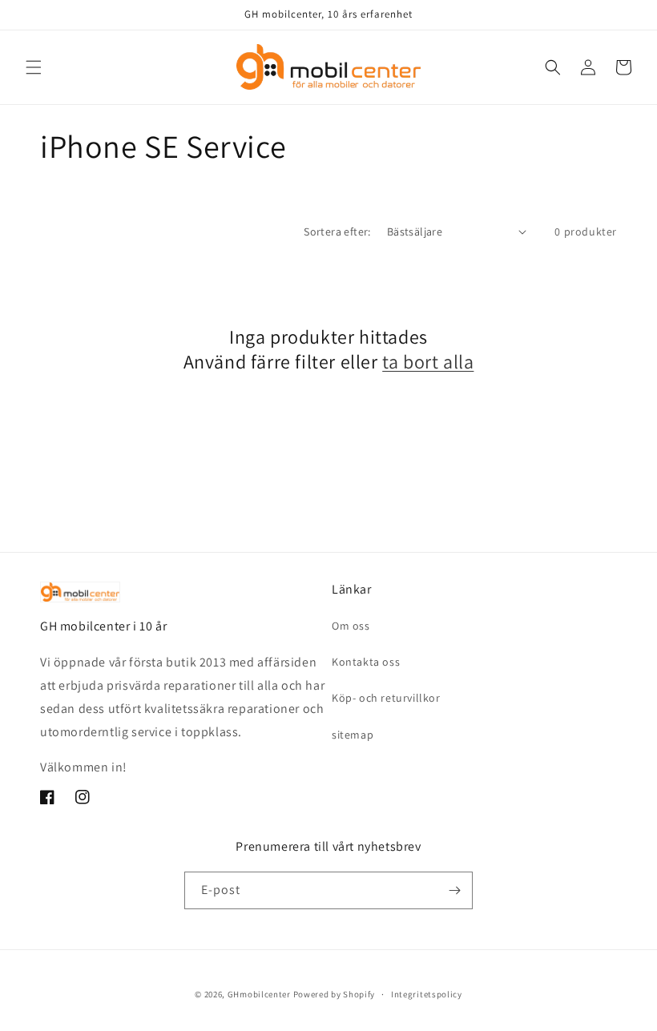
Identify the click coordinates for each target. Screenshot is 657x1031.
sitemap (352, 734)
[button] (33, 67)
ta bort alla (428, 361)
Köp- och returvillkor (386, 698)
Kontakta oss (366, 661)
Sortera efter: (337, 231)
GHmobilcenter (259, 994)
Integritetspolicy (426, 994)
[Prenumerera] (454, 890)
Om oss (351, 625)
